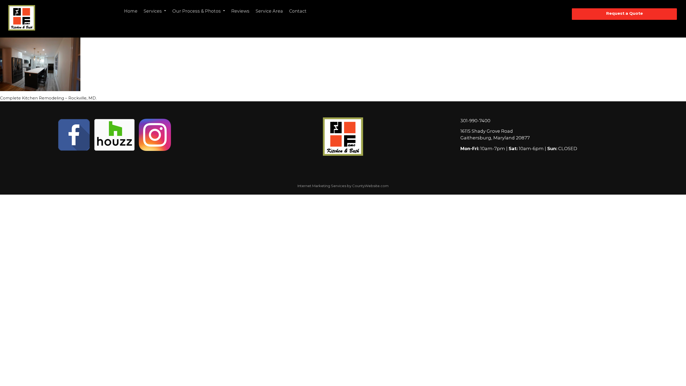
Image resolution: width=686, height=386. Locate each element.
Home (130, 11)
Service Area (269, 11)
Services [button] (153, 11)
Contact (298, 11)
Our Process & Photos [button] (197, 11)
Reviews (240, 11)
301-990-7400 (475, 120)
